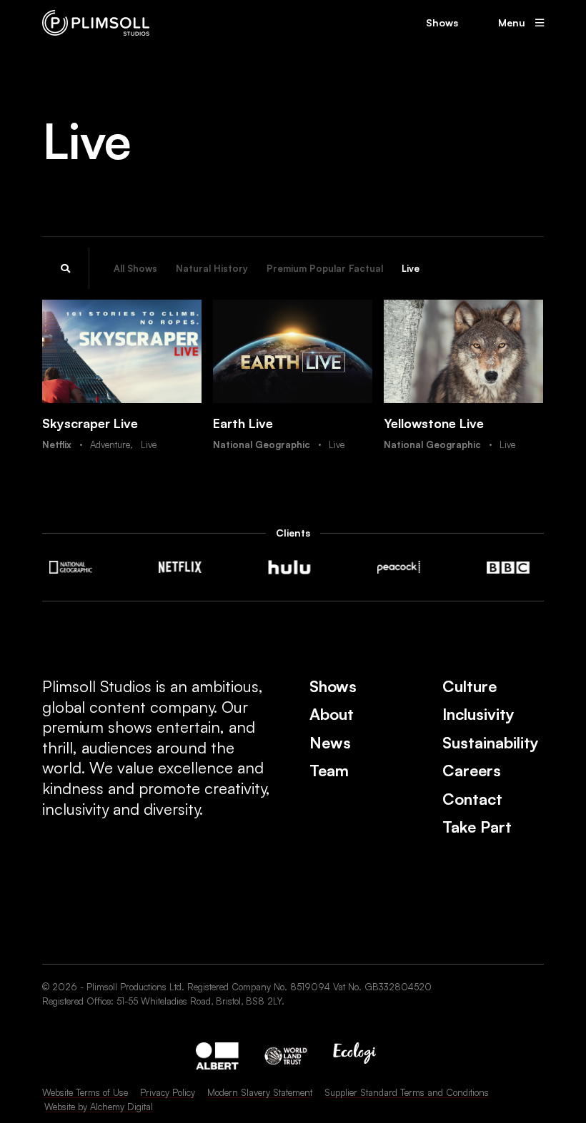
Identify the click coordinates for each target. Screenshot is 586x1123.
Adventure (110, 444)
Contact (472, 798)
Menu (511, 22)
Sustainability (490, 742)
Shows (442, 22)
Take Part (477, 826)
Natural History (212, 268)
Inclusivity (478, 713)
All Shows (135, 268)
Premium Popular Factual (325, 268)
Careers (471, 770)
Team (329, 770)
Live (410, 268)
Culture (469, 686)
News (330, 742)
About (331, 713)
